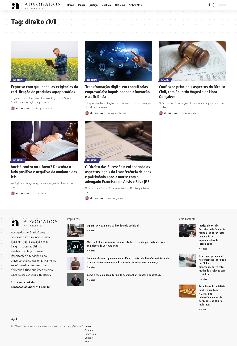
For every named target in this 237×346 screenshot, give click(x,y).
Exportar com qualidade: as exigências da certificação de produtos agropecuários (44, 89)
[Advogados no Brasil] (36, 5)
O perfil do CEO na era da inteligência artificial (113, 225)
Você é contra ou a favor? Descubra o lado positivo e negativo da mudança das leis (44, 171)
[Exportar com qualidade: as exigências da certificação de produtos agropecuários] (44, 61)
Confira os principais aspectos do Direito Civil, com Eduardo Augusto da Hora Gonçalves (192, 91)
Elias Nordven (22, 108)
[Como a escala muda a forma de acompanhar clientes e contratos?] (75, 279)
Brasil (165, 80)
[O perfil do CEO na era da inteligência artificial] (75, 230)
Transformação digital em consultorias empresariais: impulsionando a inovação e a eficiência (117, 91)
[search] (213, 5)
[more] (146, 5)
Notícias (18, 80)
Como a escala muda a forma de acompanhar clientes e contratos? (124, 274)
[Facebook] (209, 5)
